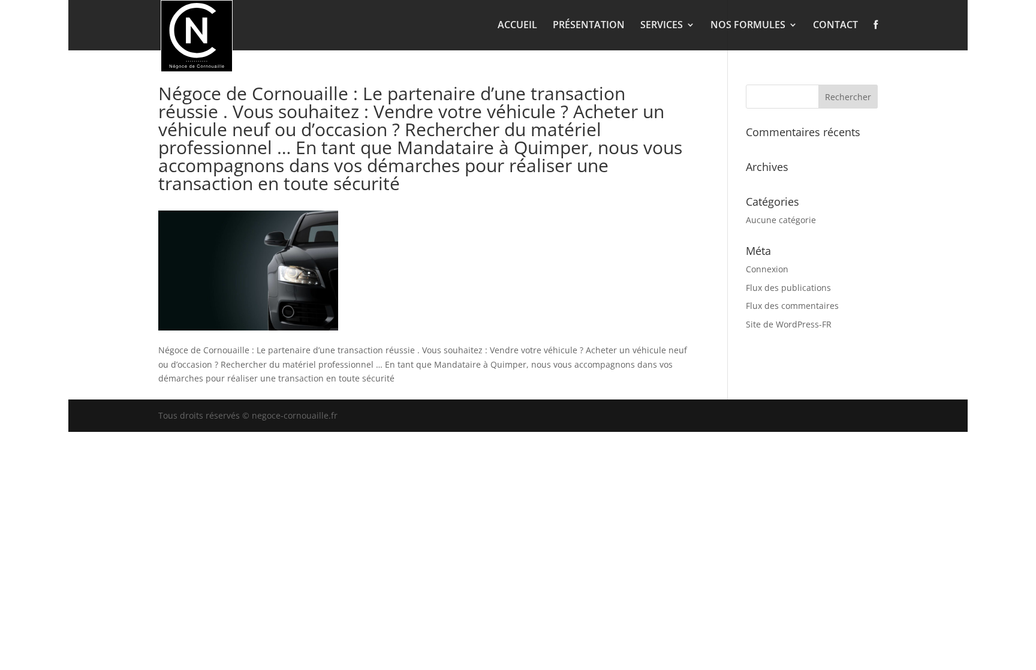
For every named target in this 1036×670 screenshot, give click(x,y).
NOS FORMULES (747, 25)
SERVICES (661, 25)
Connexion (767, 269)
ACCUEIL (517, 25)
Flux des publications (788, 287)
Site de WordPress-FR (789, 324)
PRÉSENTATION (589, 25)
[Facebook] (876, 35)
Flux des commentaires (792, 305)
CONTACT (835, 25)
